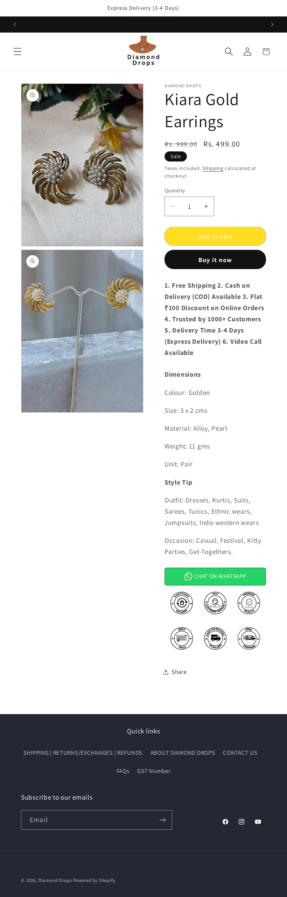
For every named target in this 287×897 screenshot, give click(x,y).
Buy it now (215, 260)
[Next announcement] (272, 24)
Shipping (212, 168)
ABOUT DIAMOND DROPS (182, 752)
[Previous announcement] (14, 24)
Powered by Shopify (94, 880)
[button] (17, 51)
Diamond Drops (55, 880)
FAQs (123, 771)
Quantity (174, 190)
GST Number (153, 771)
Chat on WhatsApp (219, 576)
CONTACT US (240, 752)
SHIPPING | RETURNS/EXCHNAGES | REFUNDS (82, 752)
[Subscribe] (162, 820)
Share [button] (179, 672)
